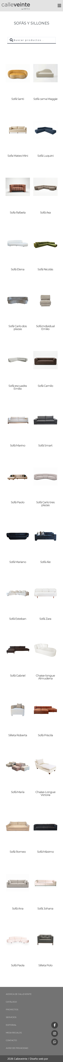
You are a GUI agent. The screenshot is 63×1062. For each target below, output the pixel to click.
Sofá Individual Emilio (45, 327)
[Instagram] (54, 1033)
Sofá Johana (45, 908)
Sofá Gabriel (17, 675)
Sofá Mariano (17, 562)
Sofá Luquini (45, 155)
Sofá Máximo (45, 851)
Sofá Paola (17, 965)
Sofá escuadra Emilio (18, 387)
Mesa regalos (14, 1032)
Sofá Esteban (17, 618)
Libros (51, 1059)
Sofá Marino (17, 445)
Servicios (11, 1017)
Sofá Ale (45, 562)
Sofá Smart (45, 445)
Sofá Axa (45, 212)
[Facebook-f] (54, 1025)
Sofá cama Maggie (45, 99)
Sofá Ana (17, 908)
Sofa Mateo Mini (18, 155)
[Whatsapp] (54, 1042)
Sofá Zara (45, 618)
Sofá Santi (17, 99)
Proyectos (12, 1009)
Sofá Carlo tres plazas (45, 504)
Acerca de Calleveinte (19, 994)
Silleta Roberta (17, 735)
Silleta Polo (45, 965)
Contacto (11, 1040)
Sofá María (17, 792)
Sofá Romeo (18, 851)
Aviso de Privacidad (17, 1048)
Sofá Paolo (17, 502)
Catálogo (11, 1001)
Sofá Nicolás (45, 269)
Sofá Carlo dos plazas (18, 327)
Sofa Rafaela (18, 212)
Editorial (11, 1025)
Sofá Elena (17, 269)
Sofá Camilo (45, 385)
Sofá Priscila (45, 735)
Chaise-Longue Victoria (45, 793)
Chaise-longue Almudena (45, 677)
